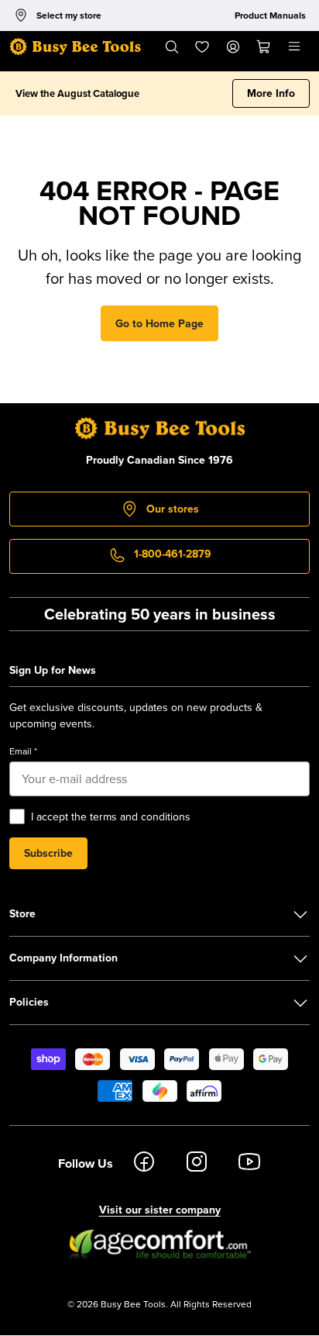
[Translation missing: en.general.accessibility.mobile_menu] (294, 46)
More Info (271, 93)
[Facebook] (144, 1164)
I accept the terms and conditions (110, 816)
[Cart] (264, 46)
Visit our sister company (160, 1209)
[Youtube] (249, 1164)
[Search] (171, 46)
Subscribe (48, 853)
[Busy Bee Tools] (75, 47)
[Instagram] (196, 1164)
